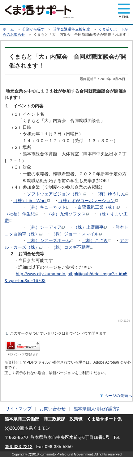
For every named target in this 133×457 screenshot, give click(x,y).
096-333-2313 (18, 446)
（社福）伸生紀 (20, 213)
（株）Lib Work (30, 200)
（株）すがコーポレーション (86, 200)
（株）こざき (95, 240)
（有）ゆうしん (110, 193)
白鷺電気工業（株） (97, 207)
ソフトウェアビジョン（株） (55, 193)
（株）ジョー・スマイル (75, 233)
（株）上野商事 (88, 227)
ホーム (8, 29)
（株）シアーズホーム (48, 240)
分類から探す (33, 29)
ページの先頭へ (118, 396)
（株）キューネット (46, 207)
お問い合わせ (53, 408)
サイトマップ (19, 408)
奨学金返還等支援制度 (71, 29)
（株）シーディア (44, 227)
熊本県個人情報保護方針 (97, 408)
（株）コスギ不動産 (70, 247)
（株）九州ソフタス (66, 213)
